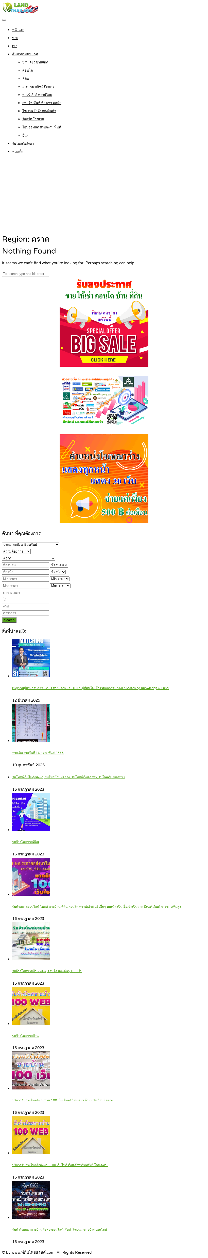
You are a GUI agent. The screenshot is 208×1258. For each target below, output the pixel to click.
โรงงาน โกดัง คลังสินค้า (39, 111)
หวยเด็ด (17, 152)
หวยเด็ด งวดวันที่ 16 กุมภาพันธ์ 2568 (38, 753)
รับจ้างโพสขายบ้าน (25, 1036)
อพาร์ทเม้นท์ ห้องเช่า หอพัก (41, 103)
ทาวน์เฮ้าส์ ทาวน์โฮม (37, 95)
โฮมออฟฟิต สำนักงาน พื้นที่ (41, 127)
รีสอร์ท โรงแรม (33, 119)
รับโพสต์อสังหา (23, 144)
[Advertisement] (104, 195)
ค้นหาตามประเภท (25, 54)
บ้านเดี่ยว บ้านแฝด (35, 62)
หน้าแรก (18, 30)
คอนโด (27, 71)
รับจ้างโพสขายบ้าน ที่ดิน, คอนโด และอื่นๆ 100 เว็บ (47, 971)
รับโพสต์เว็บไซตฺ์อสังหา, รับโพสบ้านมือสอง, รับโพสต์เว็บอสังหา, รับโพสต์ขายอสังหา (68, 777)
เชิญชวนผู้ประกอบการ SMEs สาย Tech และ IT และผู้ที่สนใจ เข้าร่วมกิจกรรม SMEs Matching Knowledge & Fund (90, 688)
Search (9, 620)
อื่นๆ (25, 136)
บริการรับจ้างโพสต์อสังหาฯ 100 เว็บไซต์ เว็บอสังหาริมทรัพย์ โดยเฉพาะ (60, 1165)
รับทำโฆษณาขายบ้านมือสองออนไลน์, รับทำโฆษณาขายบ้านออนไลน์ (59, 1230)
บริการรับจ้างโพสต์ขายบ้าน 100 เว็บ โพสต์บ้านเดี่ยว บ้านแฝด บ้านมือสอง (62, 1100)
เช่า (14, 46)
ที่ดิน (25, 79)
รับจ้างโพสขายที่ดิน (25, 842)
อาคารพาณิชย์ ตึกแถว (38, 87)
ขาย (15, 38)
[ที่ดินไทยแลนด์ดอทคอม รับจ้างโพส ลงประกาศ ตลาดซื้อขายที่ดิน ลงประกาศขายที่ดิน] (20, 11)
